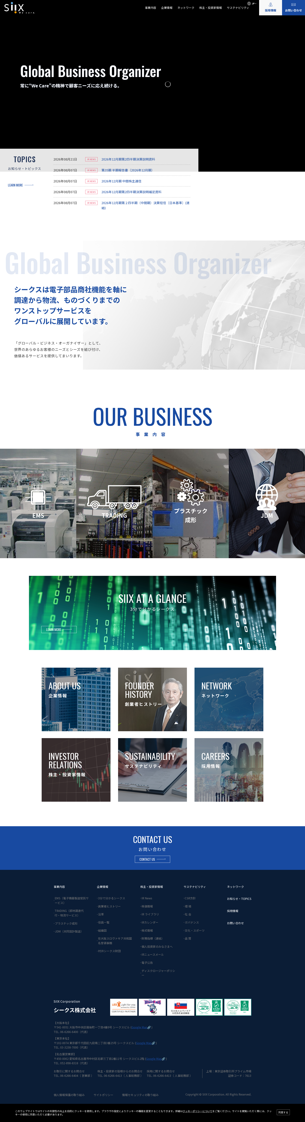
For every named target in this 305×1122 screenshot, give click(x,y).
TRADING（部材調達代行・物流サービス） (69, 913)
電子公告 (147, 962)
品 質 (188, 938)
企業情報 (166, 7)
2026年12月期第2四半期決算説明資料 (128, 159)
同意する (283, 1112)
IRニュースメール (153, 954)
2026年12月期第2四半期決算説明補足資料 (131, 191)
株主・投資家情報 (210, 7)
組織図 (102, 930)
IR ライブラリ (150, 914)
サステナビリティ (238, 7)
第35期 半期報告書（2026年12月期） (127, 170)
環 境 (188, 906)
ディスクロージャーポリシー (158, 973)
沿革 (101, 914)
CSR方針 (190, 898)
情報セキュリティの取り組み (140, 1095)
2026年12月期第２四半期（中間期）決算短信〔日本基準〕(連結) (145, 205)
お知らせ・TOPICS (239, 899)
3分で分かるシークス (111, 898)
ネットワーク (185, 7)
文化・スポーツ (195, 930)
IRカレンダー (150, 922)
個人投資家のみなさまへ (157, 946)
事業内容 (150, 7)
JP (253, 3)
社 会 (188, 914)
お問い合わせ (293, 10)
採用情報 (270, 10)
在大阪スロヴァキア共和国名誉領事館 (115, 940)
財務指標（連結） (153, 938)
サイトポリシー (103, 1095)
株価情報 (147, 906)
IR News (147, 898)
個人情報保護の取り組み (69, 1095)
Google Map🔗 (141, 1027)
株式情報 (147, 930)
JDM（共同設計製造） (69, 931)
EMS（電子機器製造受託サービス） (72, 900)
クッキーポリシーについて (197, 1111)
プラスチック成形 (66, 923)
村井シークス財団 (109, 951)
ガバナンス (192, 922)
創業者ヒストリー (109, 906)
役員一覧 (103, 922)
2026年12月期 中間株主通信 (121, 181)
